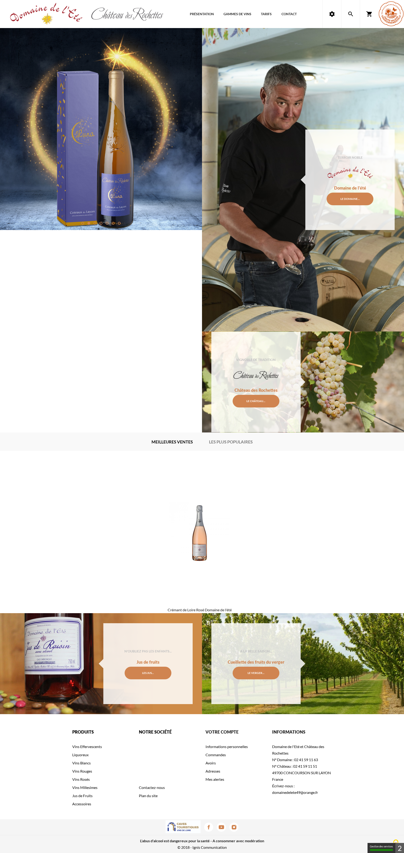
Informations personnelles (227, 746)
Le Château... (255, 401)
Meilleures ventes (172, 441)
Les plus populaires (231, 441)
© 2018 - (184, 847)
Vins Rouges (82, 771)
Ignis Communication (209, 847)
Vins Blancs (81, 763)
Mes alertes (215, 779)
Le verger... (256, 673)
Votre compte (222, 731)
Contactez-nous (152, 787)
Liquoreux (80, 754)
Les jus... (148, 673)
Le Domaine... (350, 199)
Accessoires (81, 804)
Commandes (216, 754)
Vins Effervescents (87, 746)
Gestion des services (381, 846)
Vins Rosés (81, 779)
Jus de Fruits (82, 795)
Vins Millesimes (84, 787)
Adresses (213, 771)
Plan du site (148, 795)
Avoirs (211, 763)
